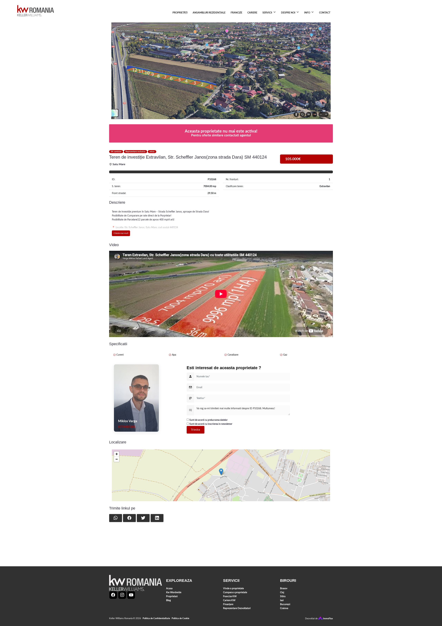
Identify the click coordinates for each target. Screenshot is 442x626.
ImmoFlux (328, 619)
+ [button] (117, 454)
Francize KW (230, 596)
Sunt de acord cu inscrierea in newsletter (210, 424)
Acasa (169, 588)
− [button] (117, 459)
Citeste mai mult (121, 233)
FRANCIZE (236, 13)
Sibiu (283, 596)
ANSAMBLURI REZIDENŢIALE (209, 13)
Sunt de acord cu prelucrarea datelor (208, 420)
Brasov (283, 588)
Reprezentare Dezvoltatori (237, 608)
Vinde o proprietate (233, 588)
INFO (307, 13)
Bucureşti (285, 604)
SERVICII (267, 13)
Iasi (282, 600)
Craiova (284, 608)
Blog (168, 600)
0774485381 (126, 426)
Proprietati (172, 596)
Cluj (282, 592)
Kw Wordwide (173, 592)
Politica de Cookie (180, 618)
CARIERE (252, 13)
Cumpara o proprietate (235, 592)
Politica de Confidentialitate (156, 618)
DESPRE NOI (288, 13)
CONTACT (324, 13)
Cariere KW (229, 600)
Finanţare (228, 604)
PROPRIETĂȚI (180, 13)
